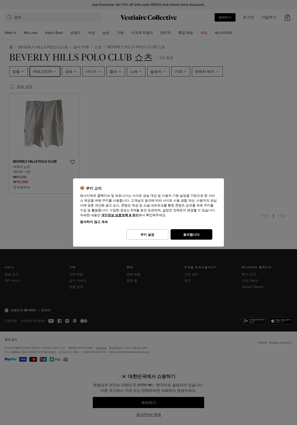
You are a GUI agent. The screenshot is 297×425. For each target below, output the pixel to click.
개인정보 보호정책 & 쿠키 (120, 215)
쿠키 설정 (147, 234)
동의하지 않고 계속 (94, 221)
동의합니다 (191, 234)
